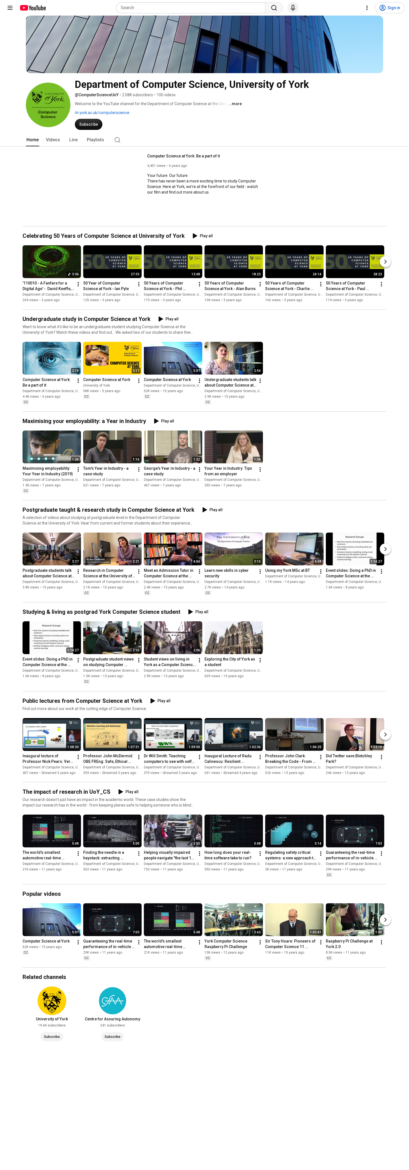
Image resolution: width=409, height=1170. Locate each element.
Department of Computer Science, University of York (62, 294)
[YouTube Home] (33, 8)
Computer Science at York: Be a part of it (183, 156)
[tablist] (204, 140)
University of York (96, 385)
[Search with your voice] (293, 7)
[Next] (385, 261)
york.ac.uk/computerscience (104, 112)
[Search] (274, 7)
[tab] (32, 140)
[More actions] (78, 284)
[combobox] (192, 7)
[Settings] (367, 7)
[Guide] (10, 7)
